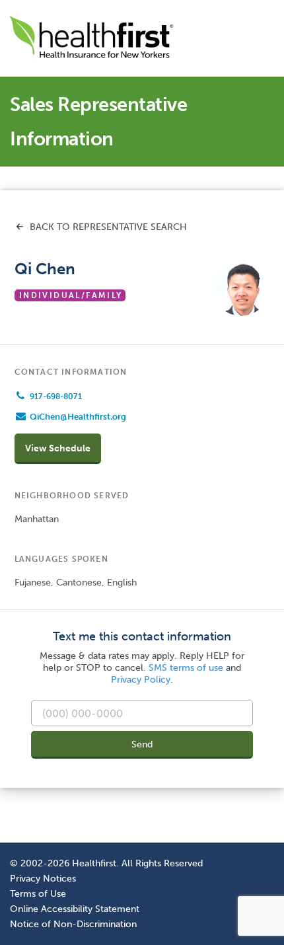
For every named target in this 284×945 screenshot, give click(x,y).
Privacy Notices (43, 878)
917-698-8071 (56, 396)
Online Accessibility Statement (74, 909)
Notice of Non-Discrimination (73, 924)
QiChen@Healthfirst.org (78, 417)
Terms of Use (38, 893)
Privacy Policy (140, 679)
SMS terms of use (186, 667)
